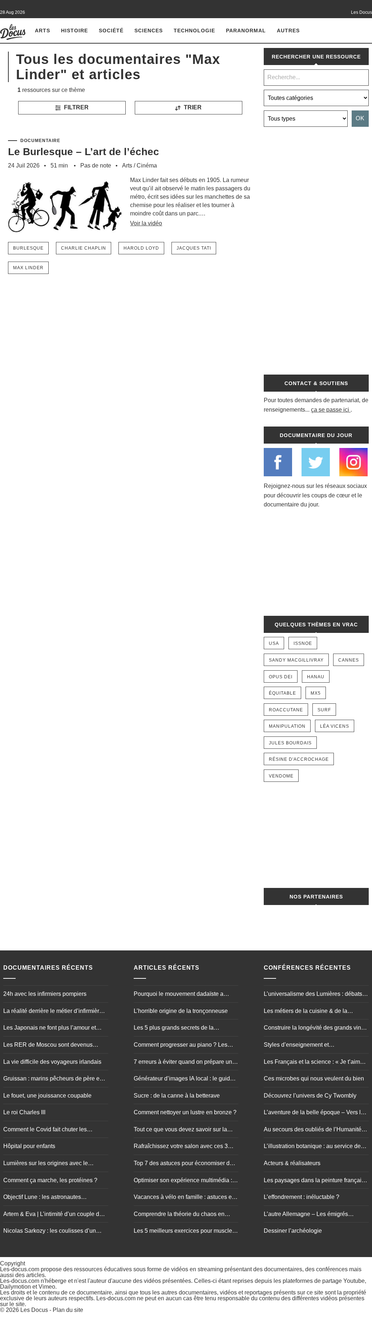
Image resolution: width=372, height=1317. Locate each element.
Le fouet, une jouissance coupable (47, 1095)
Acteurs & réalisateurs (292, 1163)
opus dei (280, 676)
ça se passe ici (330, 410)
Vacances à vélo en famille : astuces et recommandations (183, 1198)
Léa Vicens (334, 726)
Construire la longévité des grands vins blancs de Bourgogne (314, 1029)
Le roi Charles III (24, 1112)
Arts (42, 30)
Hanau (315, 676)
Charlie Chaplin (83, 248)
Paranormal (246, 30)
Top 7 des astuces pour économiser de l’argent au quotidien (183, 1164)
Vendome (281, 776)
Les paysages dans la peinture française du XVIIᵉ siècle (316, 1181)
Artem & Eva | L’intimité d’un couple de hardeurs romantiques (52, 1215)
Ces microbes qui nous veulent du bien (314, 1078)
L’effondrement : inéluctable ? (301, 1197)
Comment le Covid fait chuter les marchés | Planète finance (45, 1130)
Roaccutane (286, 709)
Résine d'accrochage (299, 759)
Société (111, 30)
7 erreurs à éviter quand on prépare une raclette (184, 1063)
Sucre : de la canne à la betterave (177, 1095)
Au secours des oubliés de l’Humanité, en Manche (313, 1130)
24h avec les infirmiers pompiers (44, 994)
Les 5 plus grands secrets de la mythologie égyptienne (174, 1029)
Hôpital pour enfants (29, 1146)
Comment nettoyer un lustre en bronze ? (185, 1112)
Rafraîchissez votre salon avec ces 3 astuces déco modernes (181, 1147)
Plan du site (68, 1310)
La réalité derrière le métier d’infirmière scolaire (52, 1012)
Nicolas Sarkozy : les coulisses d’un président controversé (49, 1232)
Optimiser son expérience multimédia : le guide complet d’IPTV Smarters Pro (186, 1181)
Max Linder (28, 267)
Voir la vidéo (146, 223)
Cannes (348, 660)
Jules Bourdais (290, 743)
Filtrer (75, 107)
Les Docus (34, 1310)
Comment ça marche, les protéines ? (50, 1180)
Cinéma (147, 165)
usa (274, 643)
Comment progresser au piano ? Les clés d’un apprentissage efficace (180, 1046)
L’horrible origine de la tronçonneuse (181, 1011)
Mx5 (316, 693)
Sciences (148, 30)
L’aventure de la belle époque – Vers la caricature (314, 1113)
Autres (288, 30)
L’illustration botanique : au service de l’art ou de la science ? (312, 1147)
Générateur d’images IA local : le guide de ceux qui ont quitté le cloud (183, 1079)
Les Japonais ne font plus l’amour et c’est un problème (49, 1029)
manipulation (287, 726)
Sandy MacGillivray (296, 660)
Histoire (74, 30)
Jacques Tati (194, 248)
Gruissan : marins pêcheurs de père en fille (53, 1079)
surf (324, 709)
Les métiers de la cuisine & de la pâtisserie (305, 1012)
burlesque (28, 248)
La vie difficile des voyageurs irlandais (52, 1062)
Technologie (194, 30)
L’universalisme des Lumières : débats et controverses (316, 995)
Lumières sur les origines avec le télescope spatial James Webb (45, 1164)
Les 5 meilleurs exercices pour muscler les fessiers (184, 1232)
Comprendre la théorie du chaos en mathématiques (179, 1215)
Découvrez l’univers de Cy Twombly (310, 1095)
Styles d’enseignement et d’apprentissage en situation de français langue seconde (315, 1046)
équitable (282, 693)
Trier (192, 107)
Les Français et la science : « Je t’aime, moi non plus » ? (314, 1063)
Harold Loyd (141, 248)
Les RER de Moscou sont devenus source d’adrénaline (48, 1046)
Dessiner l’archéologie (293, 1231)
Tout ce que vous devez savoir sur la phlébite (180, 1130)
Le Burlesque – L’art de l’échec (83, 151)
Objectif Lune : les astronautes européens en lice (42, 1198)
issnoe (303, 643)
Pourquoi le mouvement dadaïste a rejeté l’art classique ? (178, 995)
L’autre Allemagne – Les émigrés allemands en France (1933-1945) (307, 1215)
